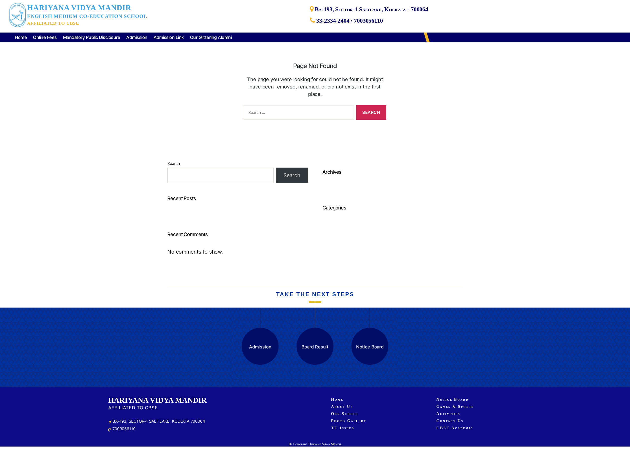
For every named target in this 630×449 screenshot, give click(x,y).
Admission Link (169, 37)
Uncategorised (340, 224)
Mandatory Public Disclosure (91, 37)
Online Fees (45, 37)
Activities (448, 414)
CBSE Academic (454, 428)
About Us (342, 406)
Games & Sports (455, 406)
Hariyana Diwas (186, 215)
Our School (345, 414)
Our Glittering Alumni (211, 37)
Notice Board (370, 346)
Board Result (315, 346)
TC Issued (342, 428)
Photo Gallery (348, 421)
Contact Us (449, 421)
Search (173, 163)
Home (21, 37)
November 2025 (342, 189)
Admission (136, 37)
